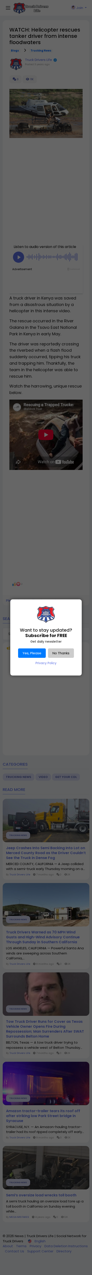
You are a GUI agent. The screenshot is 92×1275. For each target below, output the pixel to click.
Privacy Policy (46, 663)
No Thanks (60, 653)
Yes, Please (32, 653)
